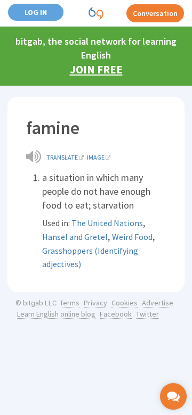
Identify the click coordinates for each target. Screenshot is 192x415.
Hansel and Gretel (75, 236)
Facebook (116, 314)
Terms (69, 303)
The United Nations (107, 223)
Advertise (157, 303)
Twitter (147, 314)
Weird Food (132, 236)
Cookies (124, 303)
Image (96, 157)
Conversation (155, 13)
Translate (62, 157)
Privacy (95, 303)
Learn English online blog (56, 314)
